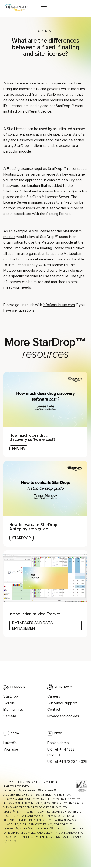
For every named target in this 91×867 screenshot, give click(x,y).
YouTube (11, 749)
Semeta (10, 716)
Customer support (62, 703)
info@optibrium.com (59, 304)
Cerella (9, 703)
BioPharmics (13, 709)
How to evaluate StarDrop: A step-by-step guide (33, 526)
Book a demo (58, 743)
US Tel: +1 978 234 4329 (67, 761)
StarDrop (45, 31)
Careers (53, 696)
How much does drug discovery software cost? (32, 437)
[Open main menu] (43, 9)
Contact (53, 709)
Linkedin (10, 743)
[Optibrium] (19, 9)
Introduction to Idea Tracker (34, 613)
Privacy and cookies (63, 716)
